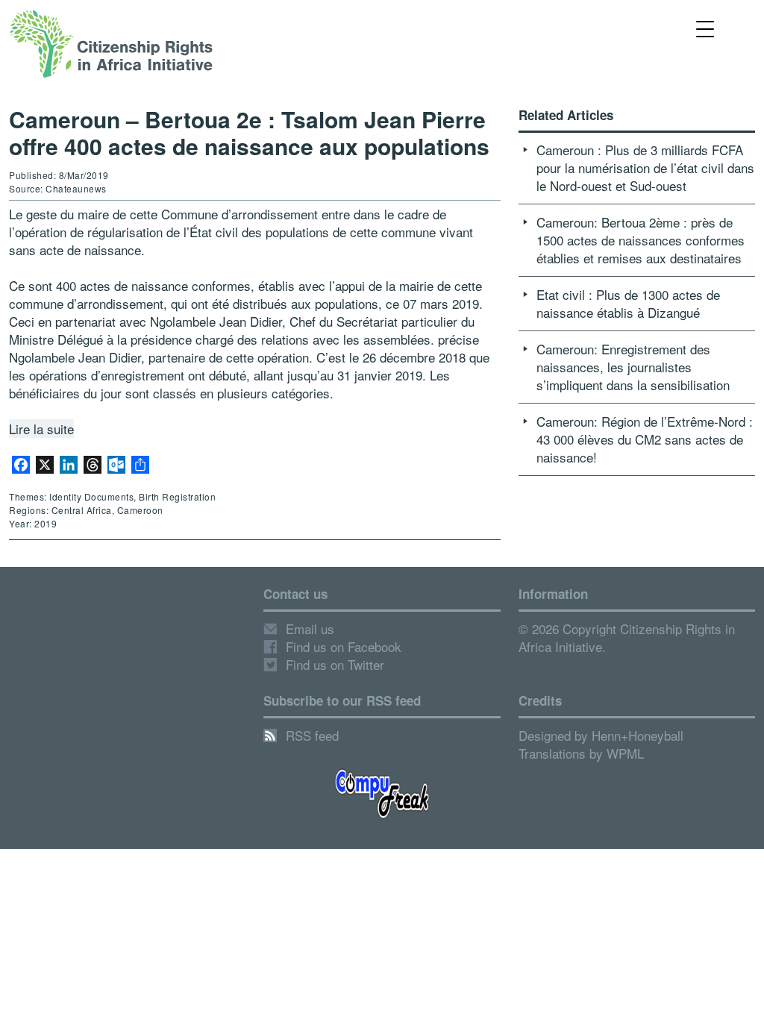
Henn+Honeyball (637, 735)
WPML (625, 753)
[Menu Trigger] (705, 27)
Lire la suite (41, 428)
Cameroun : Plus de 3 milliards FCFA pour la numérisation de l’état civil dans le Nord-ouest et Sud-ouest (645, 167)
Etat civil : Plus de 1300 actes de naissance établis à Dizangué (628, 303)
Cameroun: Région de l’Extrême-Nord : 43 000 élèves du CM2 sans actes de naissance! (644, 439)
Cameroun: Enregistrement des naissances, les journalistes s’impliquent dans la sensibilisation (633, 366)
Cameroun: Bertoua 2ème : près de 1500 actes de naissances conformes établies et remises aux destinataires (640, 240)
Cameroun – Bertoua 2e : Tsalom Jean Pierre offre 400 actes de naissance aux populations (249, 132)
